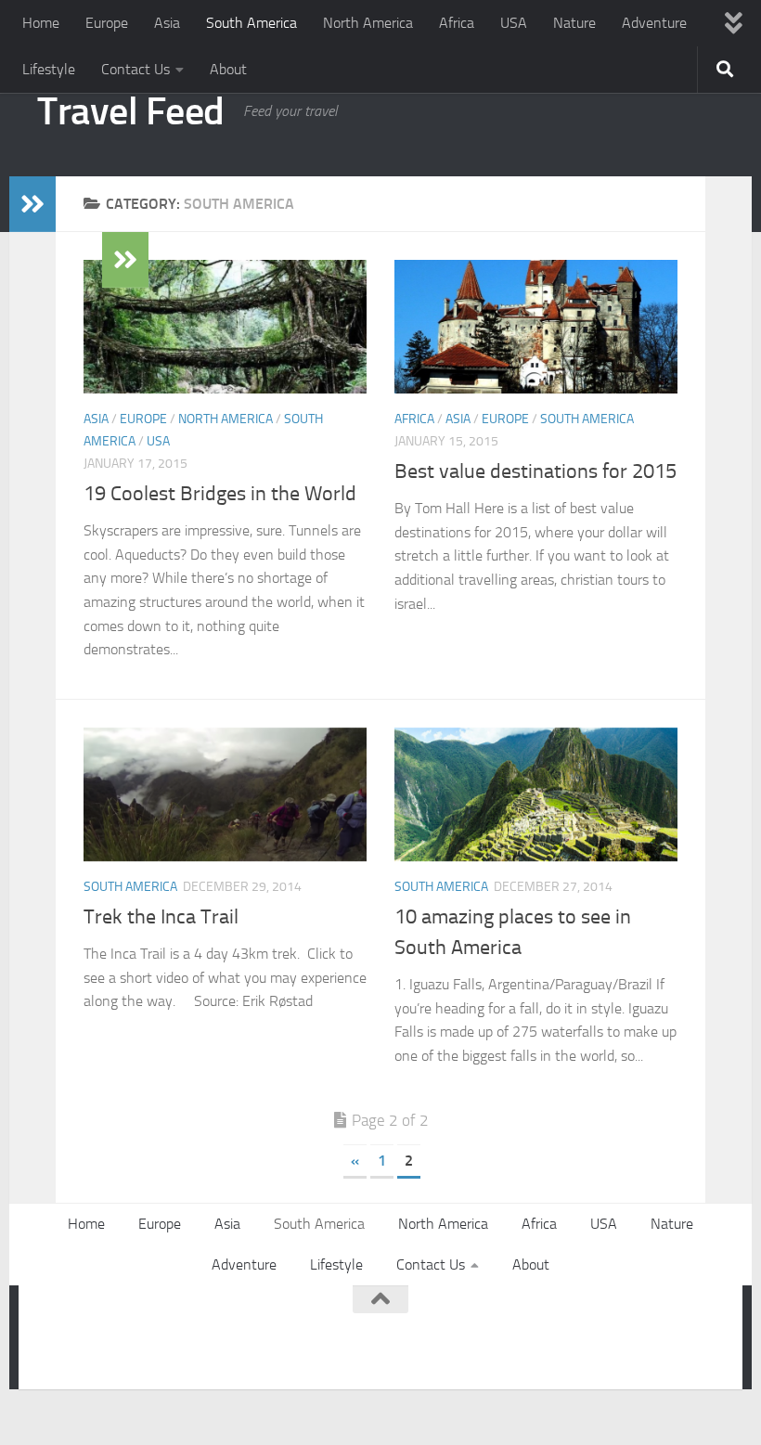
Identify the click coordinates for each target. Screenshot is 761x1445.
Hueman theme (271, 1350)
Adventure (654, 23)
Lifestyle (48, 69)
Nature (574, 23)
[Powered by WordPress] (116, 1350)
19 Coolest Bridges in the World (220, 494)
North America (368, 23)
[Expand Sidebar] (32, 204)
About (228, 69)
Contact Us (135, 69)
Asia (167, 23)
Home (40, 23)
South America (251, 23)
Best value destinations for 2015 (535, 471)
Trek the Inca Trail (161, 917)
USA (513, 23)
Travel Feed (131, 111)
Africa (456, 23)
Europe (106, 23)
